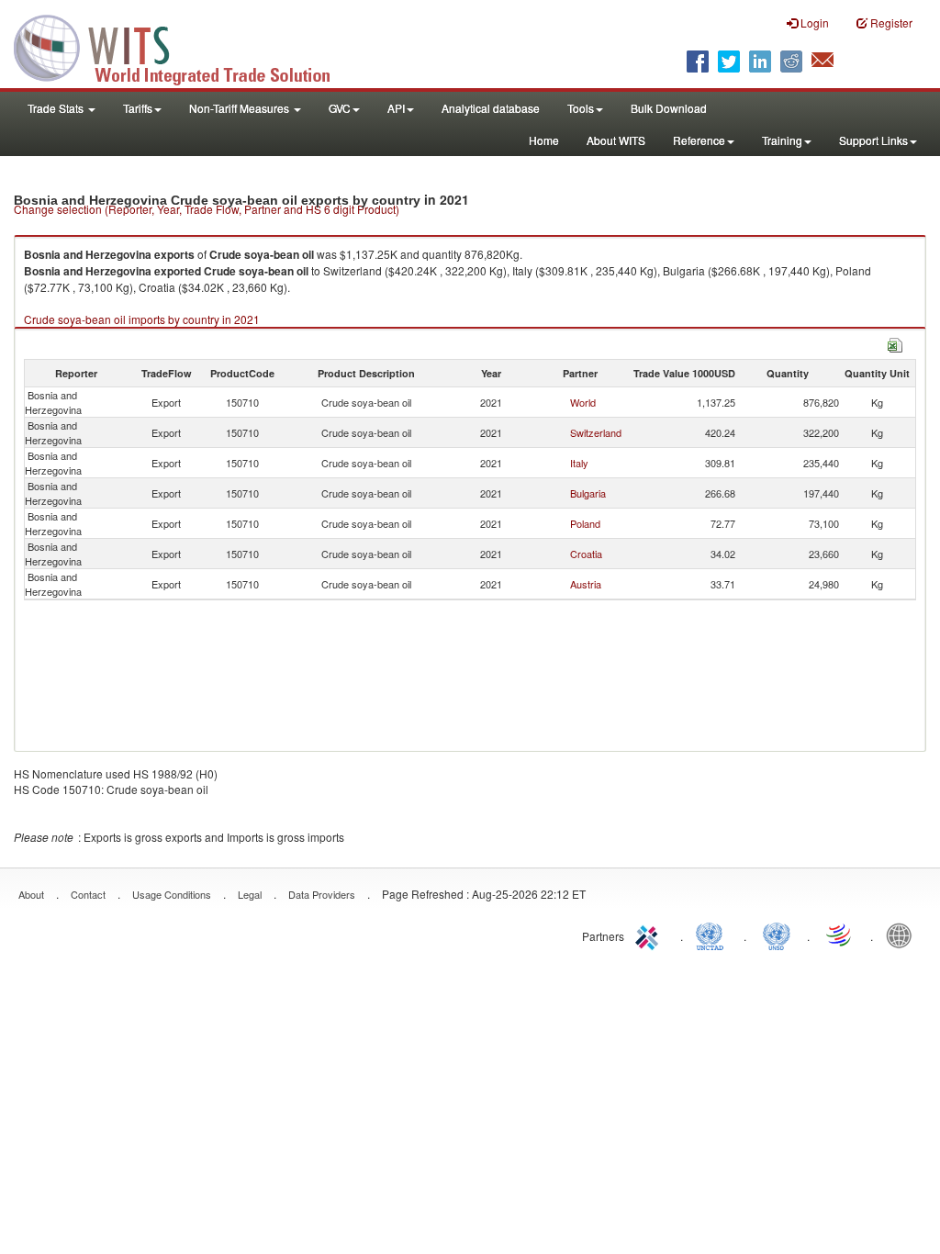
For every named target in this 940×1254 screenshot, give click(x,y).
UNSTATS (776, 934)
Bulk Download (669, 108)
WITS (183, 46)
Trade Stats (57, 108)
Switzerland (595, 432)
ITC (650, 934)
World (583, 402)
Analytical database (491, 108)
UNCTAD (713, 934)
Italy (579, 462)
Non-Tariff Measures (240, 108)
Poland (585, 523)
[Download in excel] (895, 343)
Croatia (586, 553)
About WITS (616, 140)
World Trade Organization (840, 934)
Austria (585, 584)
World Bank (903, 934)
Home (544, 140)
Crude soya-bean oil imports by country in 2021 (142, 319)
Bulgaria (588, 493)
